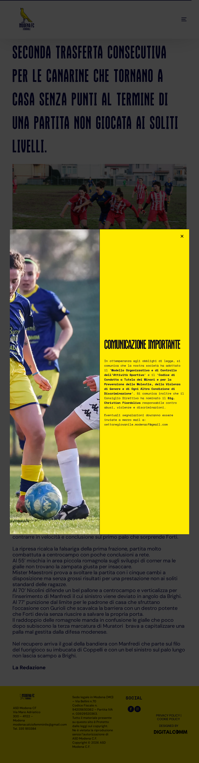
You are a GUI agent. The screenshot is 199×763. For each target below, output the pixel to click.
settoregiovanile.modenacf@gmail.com (136, 424)
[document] (99, 381)
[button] (182, 236)
